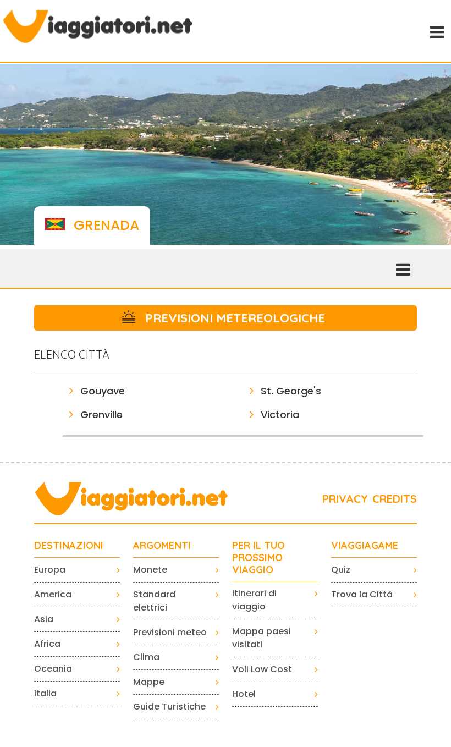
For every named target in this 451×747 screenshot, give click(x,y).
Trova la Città (362, 594)
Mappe (148, 681)
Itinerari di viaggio (254, 600)
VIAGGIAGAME (364, 546)
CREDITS (394, 499)
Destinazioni (68, 546)
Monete (150, 569)
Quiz (340, 569)
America (53, 594)
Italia (45, 693)
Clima (146, 657)
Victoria (280, 414)
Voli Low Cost (262, 669)
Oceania (53, 668)
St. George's (291, 391)
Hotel (244, 694)
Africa (47, 644)
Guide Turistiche (169, 706)
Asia (43, 619)
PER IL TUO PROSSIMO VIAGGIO (258, 557)
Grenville (101, 414)
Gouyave (102, 391)
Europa (49, 569)
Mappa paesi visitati (261, 638)
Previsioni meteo (170, 632)
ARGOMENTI (162, 546)
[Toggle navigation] (436, 30)
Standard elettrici (154, 601)
